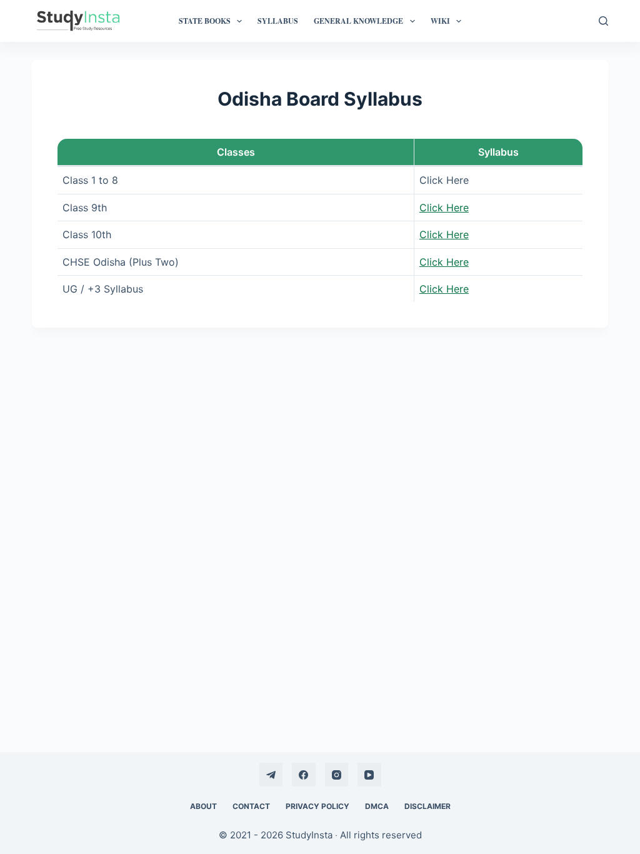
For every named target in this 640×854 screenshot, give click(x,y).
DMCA (377, 806)
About (203, 806)
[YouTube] (369, 774)
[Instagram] (337, 774)
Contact (251, 806)
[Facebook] (304, 774)
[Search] (603, 21)
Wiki (440, 21)
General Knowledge (358, 21)
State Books (205, 21)
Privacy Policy (317, 806)
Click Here (444, 207)
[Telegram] (271, 774)
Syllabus (278, 21)
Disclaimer (427, 806)
